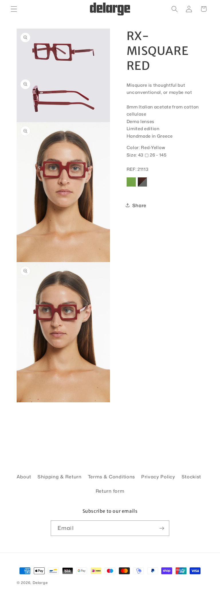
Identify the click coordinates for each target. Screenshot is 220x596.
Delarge (40, 582)
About (24, 476)
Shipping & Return (60, 476)
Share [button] (139, 205)
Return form (110, 491)
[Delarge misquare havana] (142, 186)
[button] (14, 9)
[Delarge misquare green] (131, 186)
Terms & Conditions (111, 476)
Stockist (191, 476)
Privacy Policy (158, 476)
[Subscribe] (161, 528)
